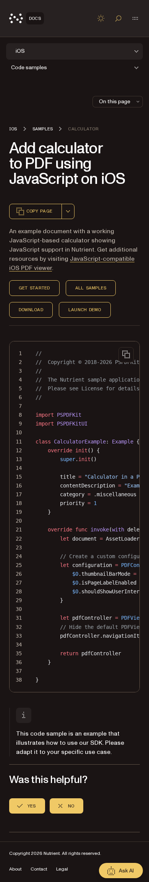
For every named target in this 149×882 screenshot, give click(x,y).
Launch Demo (84, 309)
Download (31, 309)
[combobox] (68, 211)
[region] (74, 517)
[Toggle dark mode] (101, 18)
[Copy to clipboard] (126, 354)
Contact (39, 869)
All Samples (91, 288)
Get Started (34, 288)
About (15, 869)
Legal (62, 869)
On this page (114, 101)
